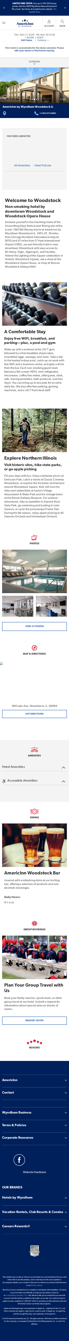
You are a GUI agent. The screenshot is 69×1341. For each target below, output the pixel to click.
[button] (4, 8)
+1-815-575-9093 (47, 113)
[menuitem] (4, 23)
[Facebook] (19, 1160)
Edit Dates (26, 40)
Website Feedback (34, 1172)
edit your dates (22, 51)
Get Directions (34, 714)
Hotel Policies (42, 165)
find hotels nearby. (44, 51)
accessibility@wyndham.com (17, 1295)
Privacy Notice (36, 1285)
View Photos (34, 626)
